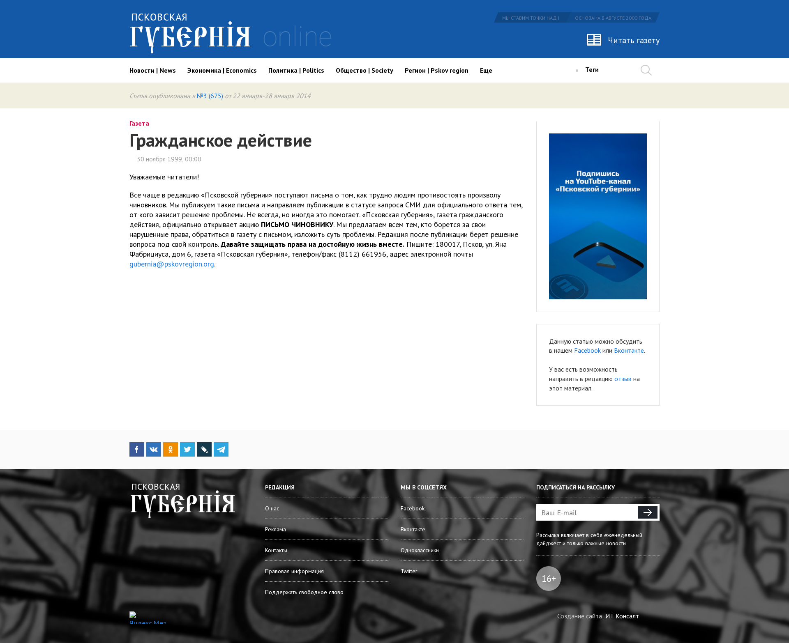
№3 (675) (210, 96)
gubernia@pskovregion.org (171, 264)
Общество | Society (364, 70)
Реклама (275, 529)
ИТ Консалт (622, 616)
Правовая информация (294, 571)
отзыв (623, 378)
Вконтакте (629, 350)
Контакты (276, 550)
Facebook (587, 350)
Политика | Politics (296, 70)
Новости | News (152, 70)
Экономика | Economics (222, 70)
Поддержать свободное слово (304, 592)
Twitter (409, 571)
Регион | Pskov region (436, 70)
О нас (272, 508)
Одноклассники (420, 550)
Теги (592, 69)
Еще (486, 70)
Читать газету (634, 40)
